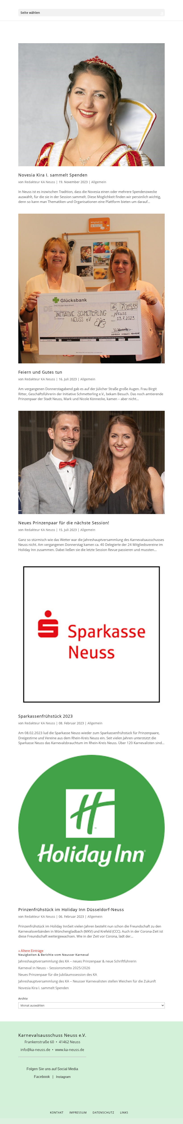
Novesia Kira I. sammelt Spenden (52, 175)
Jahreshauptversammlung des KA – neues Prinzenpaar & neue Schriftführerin (77, 961)
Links (124, 1112)
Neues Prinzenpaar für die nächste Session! (63, 522)
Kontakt (57, 1112)
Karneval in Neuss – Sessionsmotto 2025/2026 (54, 968)
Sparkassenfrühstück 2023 (45, 716)
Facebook (42, 1077)
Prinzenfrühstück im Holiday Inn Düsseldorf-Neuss (71, 909)
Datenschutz (103, 1112)
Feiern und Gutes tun (40, 372)
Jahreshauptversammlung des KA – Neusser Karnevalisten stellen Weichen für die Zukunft (87, 981)
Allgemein (98, 182)
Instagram (63, 1077)
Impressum (78, 1112)
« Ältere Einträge (30, 950)
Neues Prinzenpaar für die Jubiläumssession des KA (57, 974)
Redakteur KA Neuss (40, 182)
